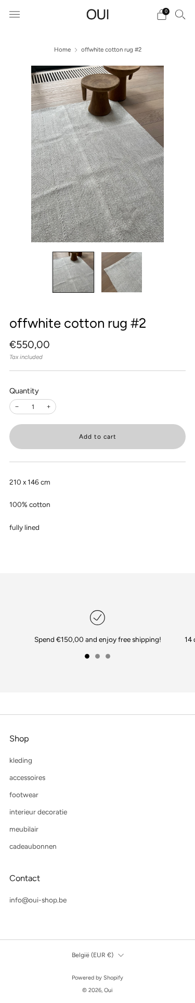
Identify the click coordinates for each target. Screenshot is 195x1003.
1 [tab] (87, 656)
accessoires (27, 777)
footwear (23, 794)
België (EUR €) (92, 955)
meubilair (23, 829)
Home (62, 49)
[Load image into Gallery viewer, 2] (121, 272)
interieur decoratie (38, 812)
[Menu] (14, 14)
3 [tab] (108, 656)
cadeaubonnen (33, 846)
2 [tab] (97, 656)
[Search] (180, 14)
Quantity (24, 390)
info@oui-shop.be (38, 900)
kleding (20, 760)
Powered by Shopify (97, 977)
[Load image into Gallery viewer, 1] (73, 272)
